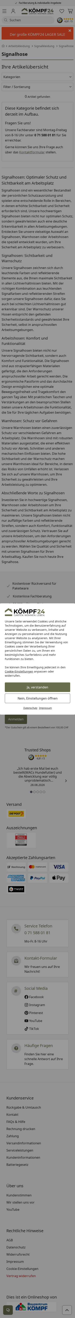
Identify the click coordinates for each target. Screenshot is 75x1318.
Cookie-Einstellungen (19, 671)
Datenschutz (30, 708)
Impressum (45, 708)
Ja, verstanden (37, 687)
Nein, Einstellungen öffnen (38, 698)
